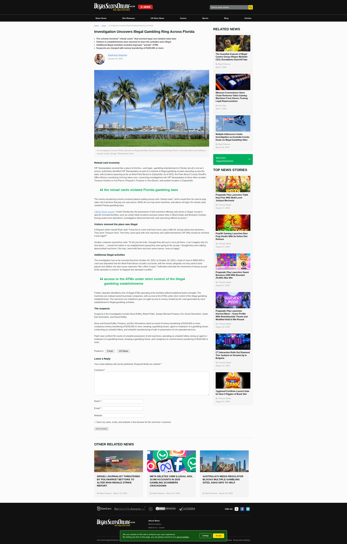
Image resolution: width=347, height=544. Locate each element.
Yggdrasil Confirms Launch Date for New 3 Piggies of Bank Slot (232, 392)
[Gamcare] (104, 509)
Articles (247, 18)
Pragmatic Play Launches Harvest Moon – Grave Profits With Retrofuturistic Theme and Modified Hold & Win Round (232, 315)
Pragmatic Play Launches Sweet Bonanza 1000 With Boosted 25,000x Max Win (232, 275)
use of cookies (182, 537)
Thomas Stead (224, 205)
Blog (226, 18)
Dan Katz (222, 105)
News (104, 26)
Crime (110, 351)
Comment (99, 370)
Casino (183, 18)
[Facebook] (242, 509)
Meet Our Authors (154, 524)
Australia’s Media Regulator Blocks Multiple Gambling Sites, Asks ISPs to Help (223, 479)
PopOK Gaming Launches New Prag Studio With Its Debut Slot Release (232, 236)
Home (96, 26)
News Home (101, 18)
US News (123, 351)
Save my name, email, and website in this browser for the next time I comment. (134, 422)
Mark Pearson (224, 64)
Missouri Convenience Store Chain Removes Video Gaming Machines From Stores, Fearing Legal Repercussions (232, 97)
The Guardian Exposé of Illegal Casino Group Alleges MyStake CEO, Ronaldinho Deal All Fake (232, 57)
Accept (218, 536)
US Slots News (157, 18)
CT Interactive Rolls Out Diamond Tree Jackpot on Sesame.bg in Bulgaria (233, 355)
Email (97, 408)
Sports (205, 18)
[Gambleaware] (130, 509)
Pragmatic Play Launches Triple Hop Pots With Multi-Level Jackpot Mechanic (232, 198)
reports (104, 212)
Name (97, 401)
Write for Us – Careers (156, 528)
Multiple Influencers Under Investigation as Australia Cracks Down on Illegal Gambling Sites (232, 137)
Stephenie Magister (117, 55)
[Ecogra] (187, 509)
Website (98, 415)
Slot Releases (128, 18)
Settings (205, 536)
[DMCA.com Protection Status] (166, 509)
